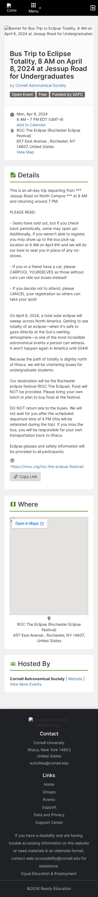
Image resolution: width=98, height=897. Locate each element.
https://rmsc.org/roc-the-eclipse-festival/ (47, 466)
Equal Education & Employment (48, 873)
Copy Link (27, 476)
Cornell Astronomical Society (41, 85)
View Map (25, 152)
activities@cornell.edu (49, 763)
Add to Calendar (31, 124)
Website (75, 678)
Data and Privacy (49, 814)
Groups (49, 792)
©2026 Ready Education (49, 888)
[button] (11, 7)
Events (49, 799)
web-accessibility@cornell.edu (53, 858)
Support (49, 807)
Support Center (49, 822)
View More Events (25, 684)
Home (49, 784)
